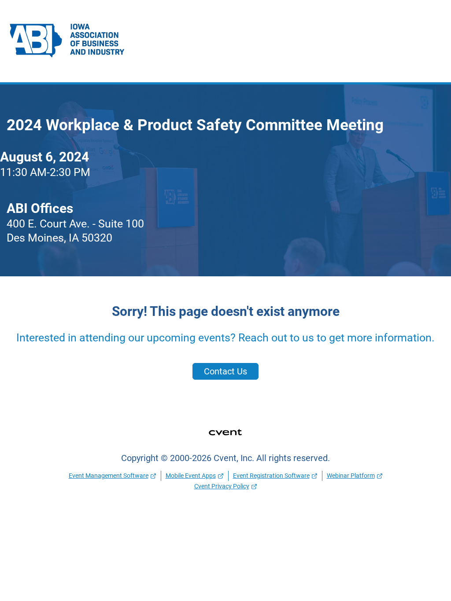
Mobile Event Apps (191, 475)
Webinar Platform (351, 475)
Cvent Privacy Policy (221, 486)
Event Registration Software (271, 475)
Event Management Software (108, 475)
